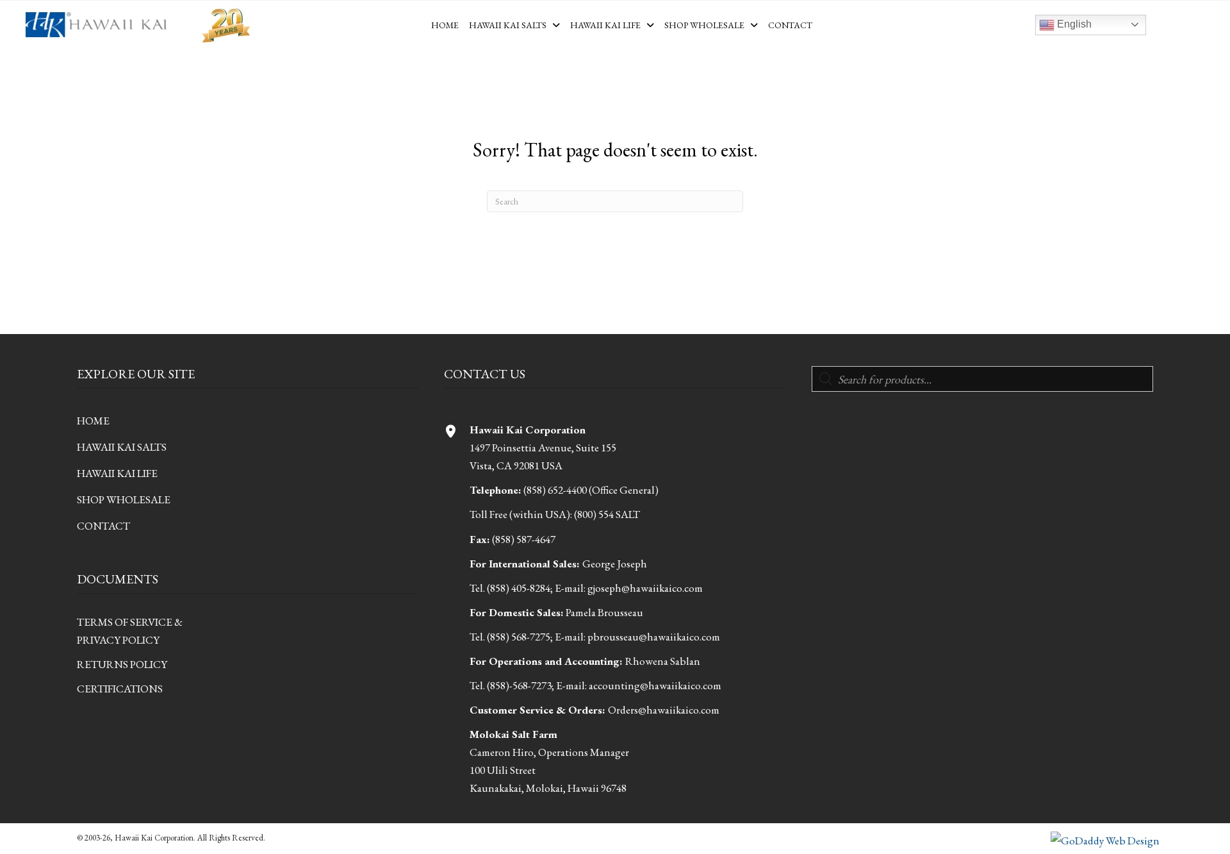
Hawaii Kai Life (117, 473)
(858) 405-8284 (518, 588)
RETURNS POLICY (122, 664)
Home (93, 421)
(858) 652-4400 (555, 490)
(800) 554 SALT (607, 514)
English (1073, 24)
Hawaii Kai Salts (122, 447)
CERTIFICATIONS (120, 689)
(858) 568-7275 (518, 637)
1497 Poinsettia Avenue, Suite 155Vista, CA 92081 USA (543, 448)
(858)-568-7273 (519, 685)
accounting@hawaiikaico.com (655, 685)
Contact (103, 526)
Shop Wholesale (123, 499)
